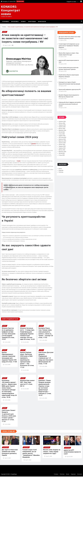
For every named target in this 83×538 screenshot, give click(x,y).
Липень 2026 (62, 123)
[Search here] (81, 21)
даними (33, 143)
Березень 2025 (62, 151)
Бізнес (23, 21)
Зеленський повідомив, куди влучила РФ (69, 89)
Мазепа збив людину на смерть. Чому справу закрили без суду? (51, 451)
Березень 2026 (62, 130)
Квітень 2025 (62, 150)
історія (19, 161)
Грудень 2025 (62, 135)
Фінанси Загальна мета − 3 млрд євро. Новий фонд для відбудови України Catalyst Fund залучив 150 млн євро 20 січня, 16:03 (27, 333)
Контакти (42, 21)
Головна (5, 21)
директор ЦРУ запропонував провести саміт (72, 452)
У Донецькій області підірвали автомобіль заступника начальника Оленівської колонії (70, 104)
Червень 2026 (62, 125)
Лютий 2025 (62, 153)
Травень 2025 (62, 148)
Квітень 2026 (62, 128)
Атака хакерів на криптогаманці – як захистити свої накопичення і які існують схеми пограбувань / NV (33, 26)
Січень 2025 (62, 155)
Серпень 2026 (62, 121)
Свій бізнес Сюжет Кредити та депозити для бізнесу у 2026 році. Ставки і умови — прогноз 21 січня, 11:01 (9, 415)
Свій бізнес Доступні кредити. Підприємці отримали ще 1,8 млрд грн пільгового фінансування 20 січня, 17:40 (46, 358)
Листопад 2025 (62, 137)
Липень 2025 (62, 144)
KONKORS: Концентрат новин (10, 10)
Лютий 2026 (62, 132)
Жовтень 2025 (62, 139)
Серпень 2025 (62, 142)
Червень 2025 (62, 146)
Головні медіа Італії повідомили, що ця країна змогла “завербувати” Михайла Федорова (69, 45)
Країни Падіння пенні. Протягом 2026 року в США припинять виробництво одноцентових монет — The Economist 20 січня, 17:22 (27, 360)
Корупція (32, 21)
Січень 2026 (62, 134)
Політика (15, 21)
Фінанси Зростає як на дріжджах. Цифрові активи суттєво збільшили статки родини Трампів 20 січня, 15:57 (8, 333)
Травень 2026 (62, 126)
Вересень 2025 (62, 141)
